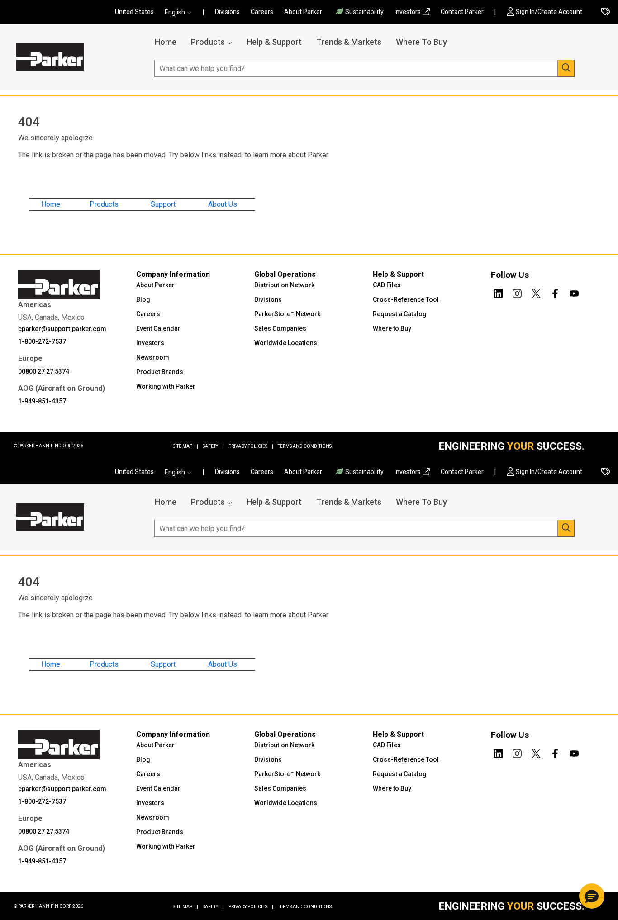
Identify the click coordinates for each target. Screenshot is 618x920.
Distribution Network (284, 285)
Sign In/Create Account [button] (549, 11)
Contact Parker (462, 11)
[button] (181, 12)
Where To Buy (421, 42)
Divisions (227, 11)
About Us (222, 204)
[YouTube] (574, 292)
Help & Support (274, 42)
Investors (408, 11)
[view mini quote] (606, 12)
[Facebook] (555, 292)
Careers (262, 11)
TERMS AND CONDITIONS (305, 446)
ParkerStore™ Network (287, 314)
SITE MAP (185, 446)
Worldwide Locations (285, 342)
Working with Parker (165, 386)
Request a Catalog (400, 314)
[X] (536, 292)
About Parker (303, 11)
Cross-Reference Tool (406, 299)
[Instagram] (517, 292)
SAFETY (213, 446)
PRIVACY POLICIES (250, 446)
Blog (143, 299)
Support (163, 204)
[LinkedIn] (498, 292)
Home (165, 42)
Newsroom (152, 357)
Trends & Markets (348, 42)
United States (134, 11)
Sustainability (364, 11)
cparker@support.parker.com (62, 328)
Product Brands (159, 371)
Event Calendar (158, 328)
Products (208, 42)
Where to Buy (392, 328)
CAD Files (387, 285)
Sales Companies (280, 328)
